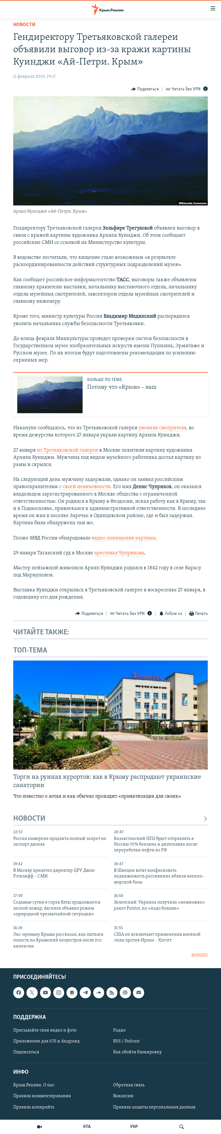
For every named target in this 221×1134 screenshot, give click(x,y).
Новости (24, 25)
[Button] (145, 89)
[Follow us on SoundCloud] (98, 992)
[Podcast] (125, 992)
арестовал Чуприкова (119, 553)
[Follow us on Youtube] (45, 992)
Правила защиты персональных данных (154, 1107)
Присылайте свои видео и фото (45, 1030)
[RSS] (111, 992)
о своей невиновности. (85, 487)
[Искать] (181, 1127)
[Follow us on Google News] (71, 992)
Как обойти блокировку (137, 1052)
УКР (134, 1127)
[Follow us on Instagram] (58, 992)
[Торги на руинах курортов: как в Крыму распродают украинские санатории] (110, 715)
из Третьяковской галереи (67, 450)
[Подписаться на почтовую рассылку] (138, 992)
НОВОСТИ (29, 819)
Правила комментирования (42, 1096)
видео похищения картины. (124, 538)
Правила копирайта (33, 1107)
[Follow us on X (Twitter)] (31, 992)
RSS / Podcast (126, 1041)
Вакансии (123, 1096)
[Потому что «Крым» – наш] (50, 394)
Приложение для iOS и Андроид (46, 1041)
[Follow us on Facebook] (18, 992)
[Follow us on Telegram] (85, 992)
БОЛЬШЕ (199, 955)
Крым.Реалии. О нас (33, 1085)
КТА (87, 1127)
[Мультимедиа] (39, 1127)
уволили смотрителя (162, 428)
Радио (119, 1030)
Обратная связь (128, 1085)
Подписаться (26, 1052)
